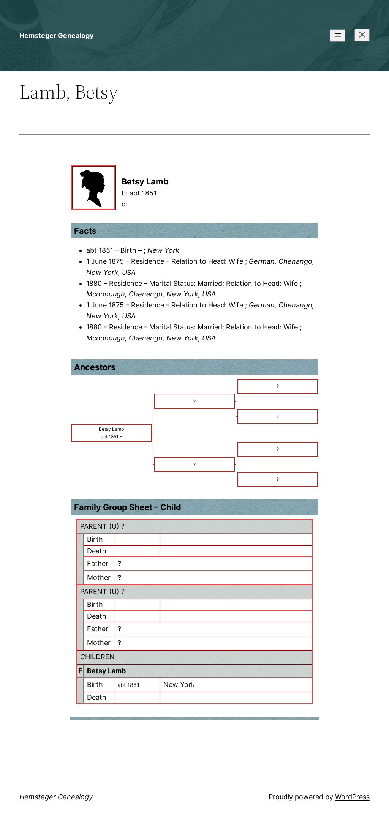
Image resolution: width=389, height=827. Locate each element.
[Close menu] (362, 35)
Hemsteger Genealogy (56, 35)
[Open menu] (337, 35)
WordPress (352, 797)
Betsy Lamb (106, 671)
